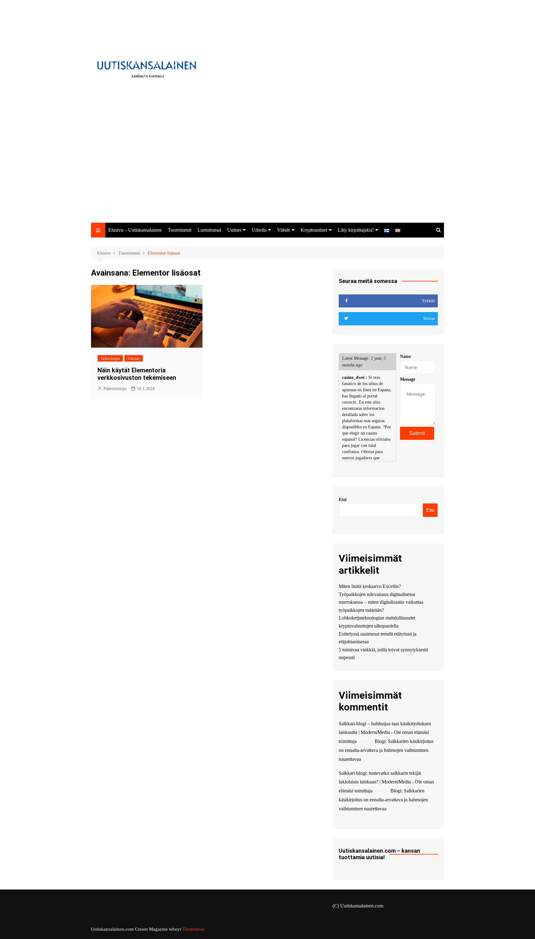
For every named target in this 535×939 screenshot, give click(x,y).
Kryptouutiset (314, 230)
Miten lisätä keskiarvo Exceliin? (370, 586)
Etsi (342, 499)
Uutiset (234, 230)
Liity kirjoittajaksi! (356, 230)
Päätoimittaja (114, 388)
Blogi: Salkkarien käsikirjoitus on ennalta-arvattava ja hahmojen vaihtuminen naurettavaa (386, 750)
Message (407, 379)
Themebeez (193, 929)
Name (405, 356)
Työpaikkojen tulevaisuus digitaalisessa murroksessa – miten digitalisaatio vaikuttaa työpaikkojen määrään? (381, 602)
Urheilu (259, 230)
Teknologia (110, 358)
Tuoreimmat (179, 230)
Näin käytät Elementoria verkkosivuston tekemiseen (137, 374)
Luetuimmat (209, 230)
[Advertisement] (267, 176)
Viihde (283, 230)
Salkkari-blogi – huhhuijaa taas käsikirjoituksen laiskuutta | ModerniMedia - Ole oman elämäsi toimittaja (385, 732)
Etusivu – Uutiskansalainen (135, 230)
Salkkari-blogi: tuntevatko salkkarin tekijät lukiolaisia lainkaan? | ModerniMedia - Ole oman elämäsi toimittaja (386, 782)
